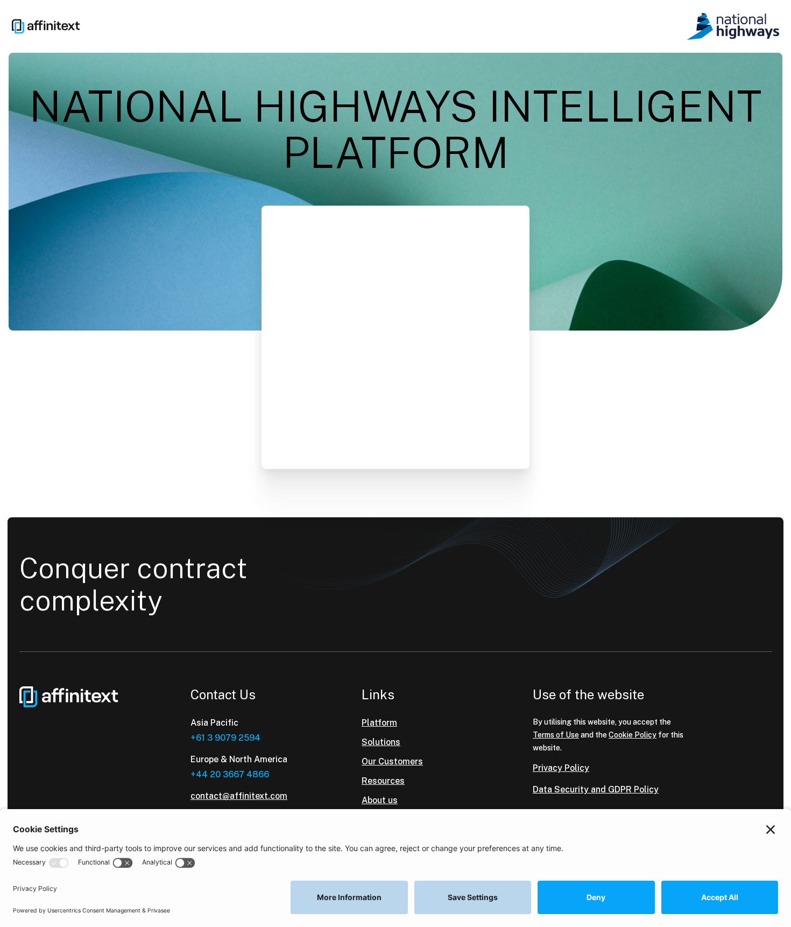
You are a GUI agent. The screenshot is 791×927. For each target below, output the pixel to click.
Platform (379, 723)
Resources (383, 781)
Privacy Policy (561, 768)
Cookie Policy (632, 735)
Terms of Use (556, 735)
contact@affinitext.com (238, 796)
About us (380, 800)
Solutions (381, 742)
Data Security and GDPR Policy (596, 789)
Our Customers (392, 761)
